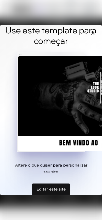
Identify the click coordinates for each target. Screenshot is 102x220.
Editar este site (51, 189)
